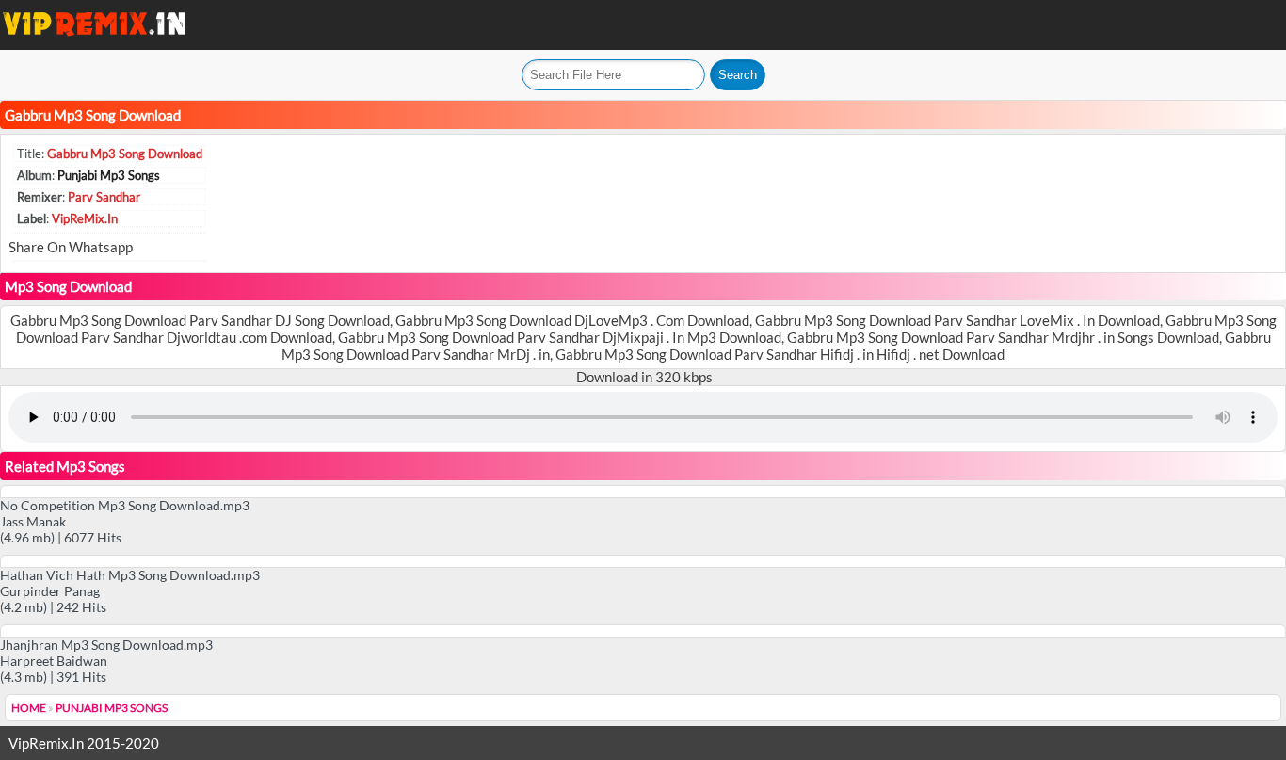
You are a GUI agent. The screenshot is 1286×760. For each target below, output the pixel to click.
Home (28, 708)
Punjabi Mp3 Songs (108, 175)
